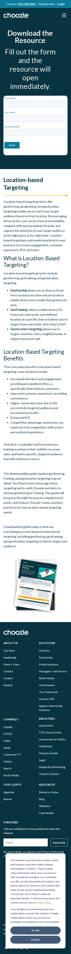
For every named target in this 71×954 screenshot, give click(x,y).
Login (61, 4)
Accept (36, 930)
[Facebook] (6, 948)
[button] (64, 15)
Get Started (46, 4)
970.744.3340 (26, 4)
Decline (35, 939)
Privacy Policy (44, 902)
